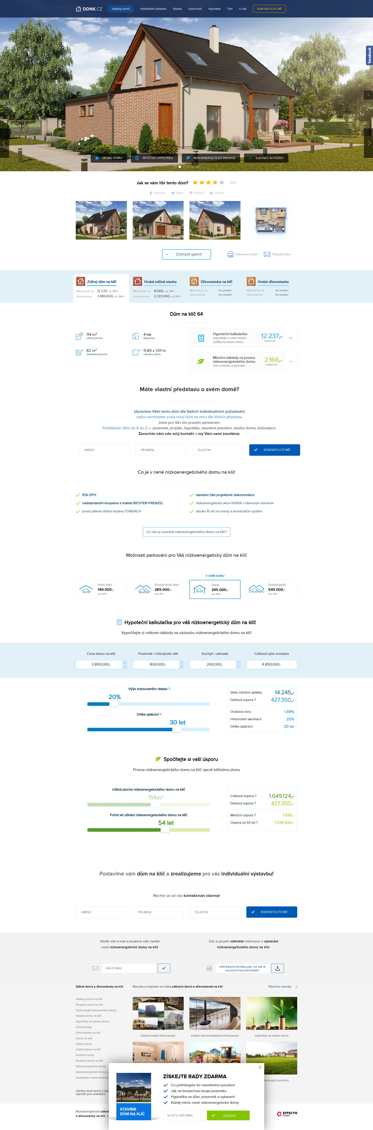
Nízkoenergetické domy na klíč (95, 1072)
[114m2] (155, 804)
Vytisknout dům (247, 254)
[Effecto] (287, 1115)
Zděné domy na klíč (88, 1049)
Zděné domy (84, 1044)
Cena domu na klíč (101, 654)
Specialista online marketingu (94, 1077)
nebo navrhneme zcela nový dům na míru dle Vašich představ (189, 417)
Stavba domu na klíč (88, 1016)
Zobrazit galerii (189, 254)
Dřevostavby (84, 1027)
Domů (89, 9)
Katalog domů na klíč (89, 999)
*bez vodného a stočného (247, 361)
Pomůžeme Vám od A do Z (124, 428)
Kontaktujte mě (269, 9)
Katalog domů (121, 9)
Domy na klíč (84, 1038)
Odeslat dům (281, 254)
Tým (230, 9)
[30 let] (176, 729)
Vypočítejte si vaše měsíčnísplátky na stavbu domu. (247, 338)
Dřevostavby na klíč (88, 1032)
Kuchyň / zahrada (215, 654)
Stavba (177, 9)
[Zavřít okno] (260, 1067)
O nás (243, 9)
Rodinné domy (85, 1055)
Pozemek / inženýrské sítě (158, 654)
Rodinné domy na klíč (89, 1060)
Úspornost (195, 9)
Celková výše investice (271, 654)
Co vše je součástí (186, 532)
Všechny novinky (279, 987)
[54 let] (165, 830)
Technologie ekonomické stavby (96, 1010)
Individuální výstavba (153, 9)
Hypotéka (214, 9)
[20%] (113, 704)
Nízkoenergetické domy (91, 1066)
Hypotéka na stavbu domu (92, 1021)
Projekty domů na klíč (89, 1004)
